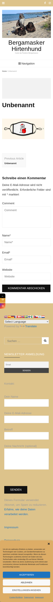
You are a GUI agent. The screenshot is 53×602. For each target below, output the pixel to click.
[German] (12, 317)
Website (7, 269)
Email (6, 252)
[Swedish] (26, 317)
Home (4, 71)
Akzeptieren (26, 575)
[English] (5, 317)
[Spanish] (9, 317)
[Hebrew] (39, 317)
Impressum (39, 597)
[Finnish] (29, 317)
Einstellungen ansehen (26, 590)
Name (6, 235)
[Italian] (32, 317)
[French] (16, 317)
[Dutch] (43, 317)
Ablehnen (26, 582)
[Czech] (36, 317)
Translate (31, 326)
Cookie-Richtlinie (16, 597)
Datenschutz (29, 597)
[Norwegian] (22, 317)
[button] (48, 543)
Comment (8, 203)
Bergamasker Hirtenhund (26, 45)
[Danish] (19, 317)
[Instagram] (2, 306)
